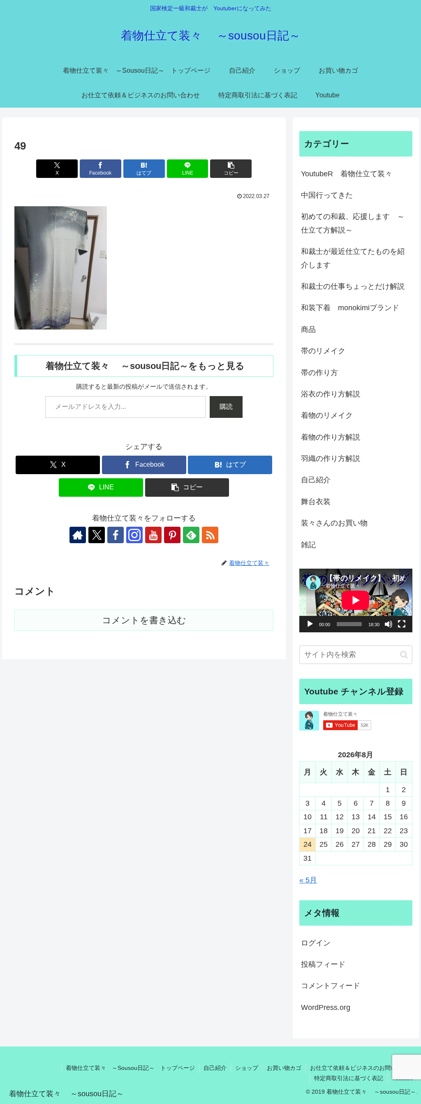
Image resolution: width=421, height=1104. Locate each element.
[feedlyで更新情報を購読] (191, 535)
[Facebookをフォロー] (115, 535)
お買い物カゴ (284, 1068)
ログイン (316, 943)
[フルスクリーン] (402, 624)
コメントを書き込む (144, 620)
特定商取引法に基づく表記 (348, 1078)
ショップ (246, 1068)
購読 (226, 406)
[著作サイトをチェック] (77, 535)
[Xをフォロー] (96, 535)
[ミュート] (388, 624)
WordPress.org (325, 1007)
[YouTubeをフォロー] (153, 535)
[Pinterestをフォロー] (172, 535)
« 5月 (308, 880)
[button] (231, 168)
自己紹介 (215, 1068)
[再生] (310, 624)
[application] (355, 600)
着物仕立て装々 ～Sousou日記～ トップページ (130, 1068)
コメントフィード (330, 986)
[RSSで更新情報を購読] (210, 535)
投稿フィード (323, 964)
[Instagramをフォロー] (134, 535)
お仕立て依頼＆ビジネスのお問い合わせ (362, 1068)
